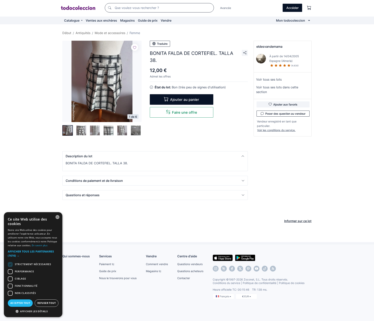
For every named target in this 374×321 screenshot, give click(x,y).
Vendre (166, 20)
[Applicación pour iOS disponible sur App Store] (223, 257)
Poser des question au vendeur (285, 113)
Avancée (225, 8)
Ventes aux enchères (101, 20)
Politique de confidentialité (259, 283)
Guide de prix (148, 20)
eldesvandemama (269, 46)
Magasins (127, 20)
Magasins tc (153, 271)
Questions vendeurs (190, 264)
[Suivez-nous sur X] (240, 269)
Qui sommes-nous (76, 256)
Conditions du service (226, 283)
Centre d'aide (187, 256)
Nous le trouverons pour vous (118, 278)
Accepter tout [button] (20, 303)
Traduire (162, 43)
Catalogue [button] (72, 20)
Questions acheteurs (190, 271)
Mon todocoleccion (290, 20)
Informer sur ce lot (297, 221)
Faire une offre (184, 112)
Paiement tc (106, 264)
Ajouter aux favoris (285, 104)
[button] (155, 156)
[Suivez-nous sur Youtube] (256, 269)
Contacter (183, 278)
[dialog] (33, 264)
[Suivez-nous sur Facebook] (232, 269)
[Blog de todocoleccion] (273, 269)
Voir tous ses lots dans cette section (277, 89)
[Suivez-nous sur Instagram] (216, 269)
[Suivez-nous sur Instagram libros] (224, 269)
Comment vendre (157, 264)
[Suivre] (134, 47)
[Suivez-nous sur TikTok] (265, 269)
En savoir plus (40, 245)
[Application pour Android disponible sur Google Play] (245, 257)
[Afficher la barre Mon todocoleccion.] (309, 20)
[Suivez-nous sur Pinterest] (248, 269)
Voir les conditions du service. (276, 130)
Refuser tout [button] (46, 303)
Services (105, 256)
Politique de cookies (291, 283)
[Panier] (309, 7)
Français (225, 296)
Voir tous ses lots (269, 79)
